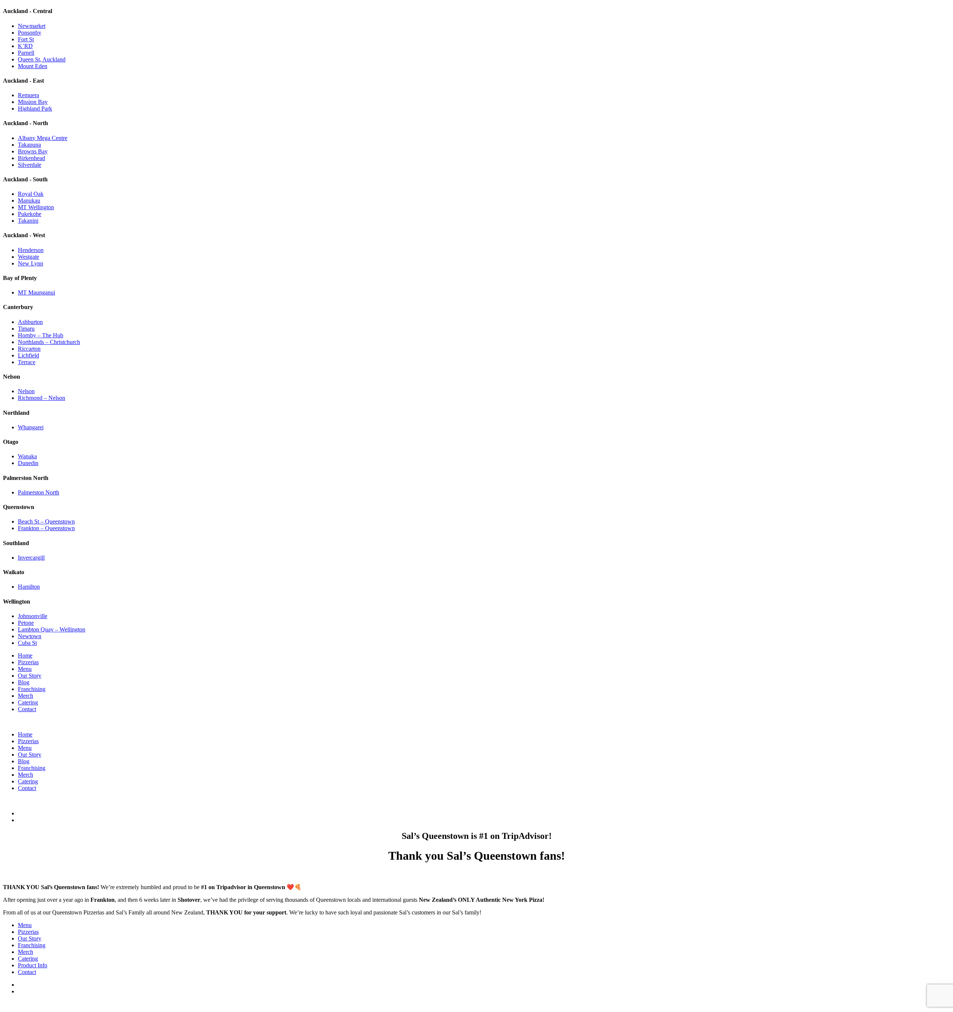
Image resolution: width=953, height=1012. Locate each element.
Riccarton (29, 349)
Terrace (26, 362)
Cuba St (27, 643)
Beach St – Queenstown (46, 521)
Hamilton (29, 586)
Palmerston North (38, 492)
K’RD (25, 46)
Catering (28, 702)
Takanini (28, 220)
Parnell (26, 53)
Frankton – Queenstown (46, 528)
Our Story (29, 675)
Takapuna (29, 144)
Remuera (28, 95)
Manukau (29, 200)
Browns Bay (33, 151)
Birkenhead (31, 158)
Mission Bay (33, 102)
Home (25, 655)
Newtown (29, 636)
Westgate (28, 257)
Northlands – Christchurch (49, 342)
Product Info (32, 965)
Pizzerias (28, 662)
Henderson (31, 250)
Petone (26, 623)
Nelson (26, 391)
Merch (25, 696)
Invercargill (31, 557)
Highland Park (35, 108)
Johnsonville (32, 616)
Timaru (26, 328)
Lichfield (28, 355)
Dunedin (28, 463)
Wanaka (27, 456)
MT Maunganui (36, 292)
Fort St (26, 39)
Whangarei (31, 427)
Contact (27, 709)
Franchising (31, 689)
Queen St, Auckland (42, 59)
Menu (25, 669)
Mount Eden (32, 66)
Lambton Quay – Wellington (51, 629)
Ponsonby (29, 32)
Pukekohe (29, 214)
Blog (23, 682)
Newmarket (31, 26)
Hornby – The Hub (40, 335)
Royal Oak (31, 194)
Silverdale (29, 165)
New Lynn (30, 263)
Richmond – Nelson (41, 398)
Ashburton (30, 322)
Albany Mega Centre (42, 138)
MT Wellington (36, 207)
